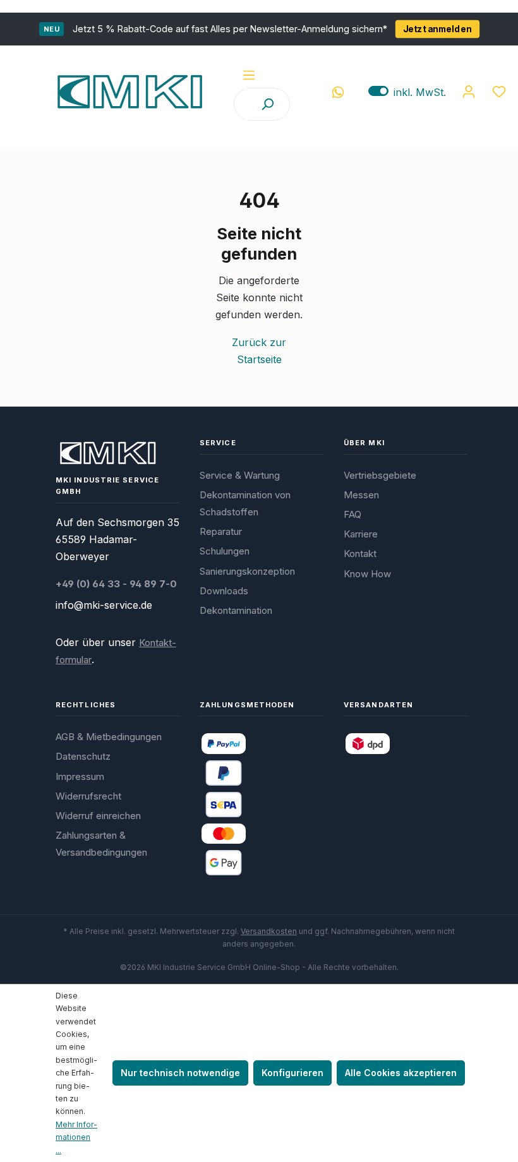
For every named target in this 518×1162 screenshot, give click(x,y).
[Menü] (249, 75)
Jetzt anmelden (437, 29)
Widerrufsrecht (88, 796)
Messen (361, 495)
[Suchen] (267, 104)
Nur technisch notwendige (180, 1072)
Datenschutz (83, 756)
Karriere (361, 534)
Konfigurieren (292, 1072)
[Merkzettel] (499, 91)
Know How (367, 574)
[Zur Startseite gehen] (129, 91)
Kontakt (360, 554)
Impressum (80, 776)
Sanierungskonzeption (247, 571)
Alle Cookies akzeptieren (401, 1072)
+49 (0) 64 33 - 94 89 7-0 (116, 584)
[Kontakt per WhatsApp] (338, 91)
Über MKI (364, 442)
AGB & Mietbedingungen (109, 737)
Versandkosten (269, 931)
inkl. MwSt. (407, 91)
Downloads (224, 591)
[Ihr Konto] (469, 91)
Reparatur (221, 531)
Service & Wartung (240, 475)
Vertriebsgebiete (380, 475)
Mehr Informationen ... (76, 1137)
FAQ (352, 514)
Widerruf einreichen (98, 816)
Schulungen (225, 551)
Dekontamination (236, 610)
